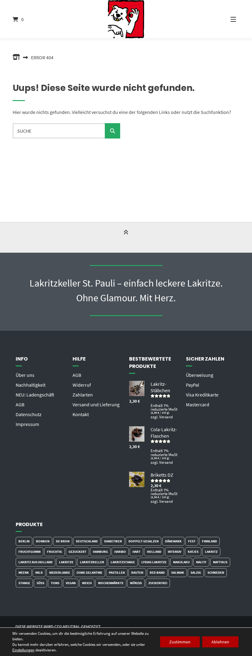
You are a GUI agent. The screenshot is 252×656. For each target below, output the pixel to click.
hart (136, 551)
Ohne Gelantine (89, 572)
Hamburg (100, 551)
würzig (136, 583)
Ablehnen (220, 642)
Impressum (27, 424)
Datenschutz (28, 414)
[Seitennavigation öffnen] (225, 19)
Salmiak (177, 572)
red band (157, 572)
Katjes (193, 551)
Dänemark (173, 541)
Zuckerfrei (157, 583)
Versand (166, 416)
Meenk (23, 572)
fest (191, 541)
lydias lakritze (154, 562)
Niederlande (59, 572)
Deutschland (87, 541)
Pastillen (117, 572)
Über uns (25, 375)
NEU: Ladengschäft (35, 395)
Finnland (209, 541)
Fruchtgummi (29, 551)
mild (39, 572)
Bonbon (42, 541)
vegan (71, 583)
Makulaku (181, 562)
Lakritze (66, 562)
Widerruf (82, 385)
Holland (154, 551)
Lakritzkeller (92, 562)
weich (87, 583)
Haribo (120, 551)
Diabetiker (113, 541)
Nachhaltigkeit (30, 385)
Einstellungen (23, 650)
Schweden (215, 572)
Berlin (24, 541)
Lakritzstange (123, 562)
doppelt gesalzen (143, 541)
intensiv (174, 551)
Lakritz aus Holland (35, 562)
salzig (196, 572)
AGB (20, 404)
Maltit (201, 562)
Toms (55, 583)
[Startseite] (126, 19)
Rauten (137, 572)
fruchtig (54, 551)
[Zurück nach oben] (126, 238)
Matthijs (220, 562)
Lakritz (211, 551)
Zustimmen (180, 642)
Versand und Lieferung (96, 404)
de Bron (62, 541)
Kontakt (81, 414)
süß (40, 583)
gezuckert (77, 551)
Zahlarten (83, 395)
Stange (24, 583)
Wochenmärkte (111, 583)
